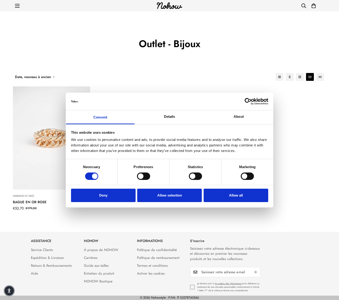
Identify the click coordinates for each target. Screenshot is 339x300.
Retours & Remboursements (51, 265)
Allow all (236, 195)
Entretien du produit (99, 273)
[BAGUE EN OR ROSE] (51, 138)
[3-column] (300, 77)
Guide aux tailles (96, 265)
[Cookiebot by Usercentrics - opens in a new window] (248, 101)
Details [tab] (169, 116)
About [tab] (239, 116)
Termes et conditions (152, 265)
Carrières (90, 257)
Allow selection (169, 195)
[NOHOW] (169, 5)
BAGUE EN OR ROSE (30, 202)
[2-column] (290, 77)
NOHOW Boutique (98, 281)
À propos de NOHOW (101, 249)
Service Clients (42, 249)
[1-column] (279, 77)
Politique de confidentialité (157, 249)
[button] (313, 5)
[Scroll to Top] (330, 275)
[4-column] (310, 77)
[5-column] (320, 77)
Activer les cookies (151, 273)
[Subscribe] (255, 272)
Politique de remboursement (158, 257)
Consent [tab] (100, 117)
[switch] (143, 176)
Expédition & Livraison (47, 257)
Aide (34, 273)
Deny (103, 195)
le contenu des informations (228, 283)
